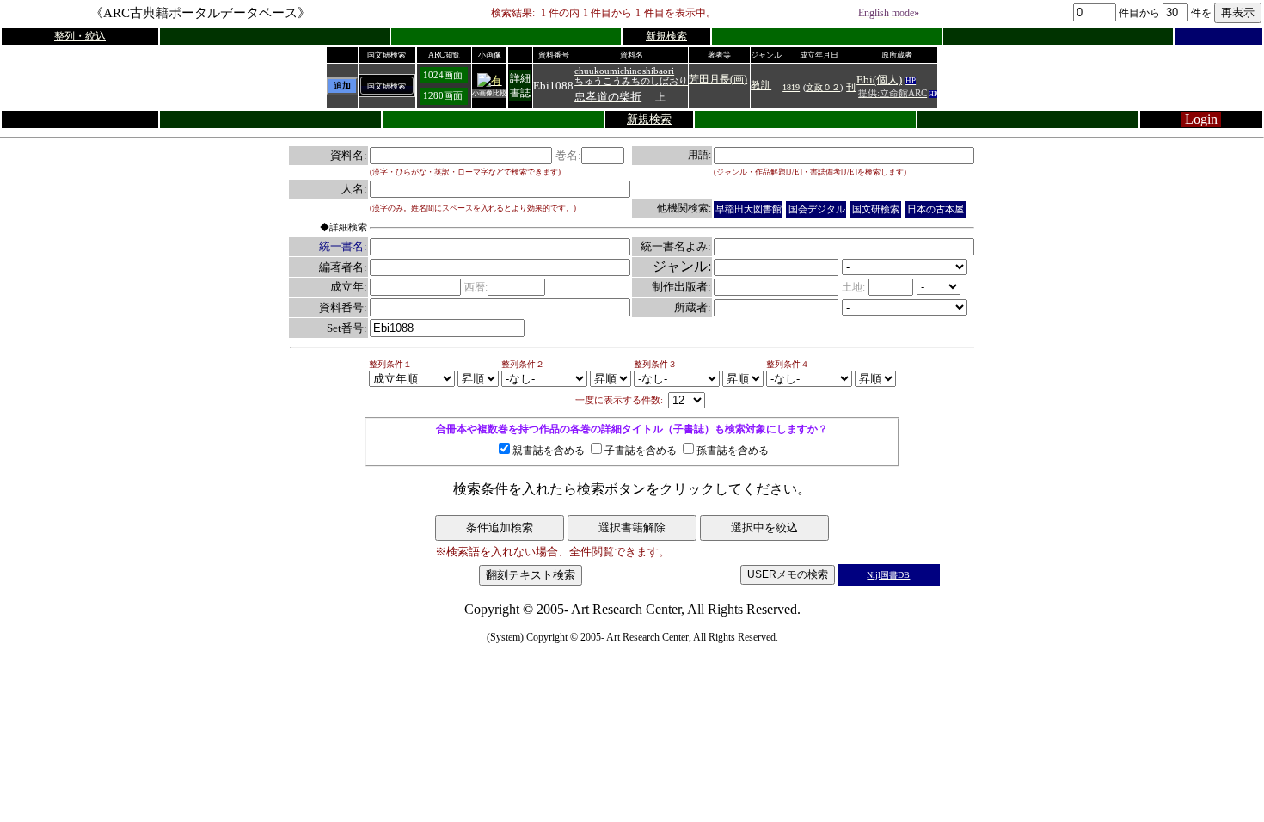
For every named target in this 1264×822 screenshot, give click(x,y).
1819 (791, 87)
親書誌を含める (548, 451)
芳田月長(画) (718, 79)
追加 (342, 85)
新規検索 (666, 36)
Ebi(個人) (879, 79)
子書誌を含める (640, 451)
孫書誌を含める (732, 451)
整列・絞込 (80, 36)
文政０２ (823, 87)
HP (910, 81)
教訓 (761, 85)
